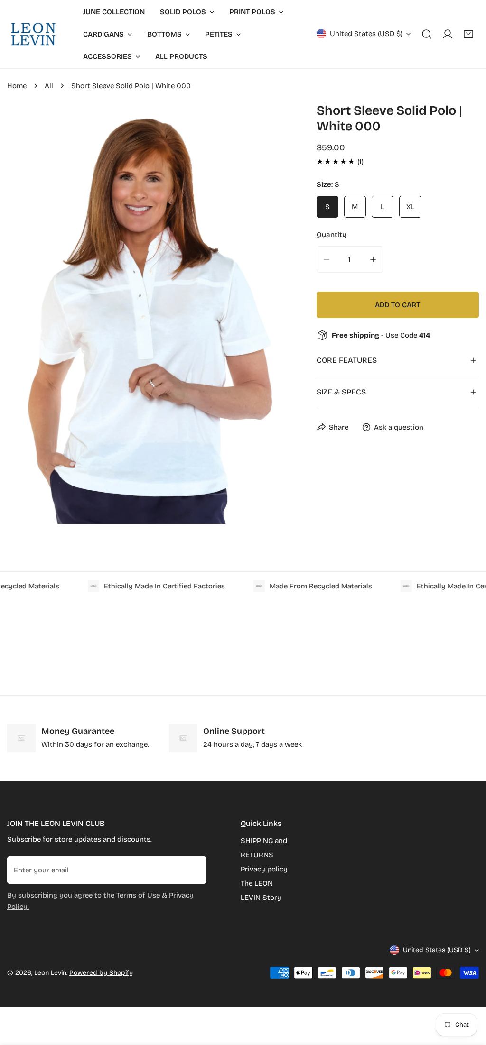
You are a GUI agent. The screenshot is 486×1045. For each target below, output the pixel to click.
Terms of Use (138, 895)
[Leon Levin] (33, 34)
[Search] (426, 34)
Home (17, 86)
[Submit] (194, 869)
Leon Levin (50, 973)
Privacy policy (264, 869)
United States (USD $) (366, 33)
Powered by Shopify (101, 973)
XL (410, 206)
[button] (468, 34)
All (49, 86)
